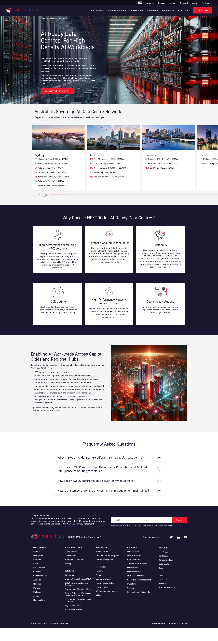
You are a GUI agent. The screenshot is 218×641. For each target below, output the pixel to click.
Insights (99, 571)
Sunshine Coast (40, 576)
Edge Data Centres (73, 606)
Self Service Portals (73, 610)
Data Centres (53, 18)
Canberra (37, 572)
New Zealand (39, 600)
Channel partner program (107, 556)
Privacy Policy (149, 525)
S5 (36, 177)
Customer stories (103, 579)
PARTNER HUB (166, 588)
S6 (36, 181)
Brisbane (37, 560)
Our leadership (134, 572)
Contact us (163, 556)
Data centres (39, 548)
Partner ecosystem (104, 560)
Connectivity (70, 556)
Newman (37, 584)
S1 (36, 159)
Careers (130, 588)
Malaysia (37, 592)
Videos (99, 595)
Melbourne (38, 556)
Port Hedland (39, 568)
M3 (91, 168)
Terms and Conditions (177, 623)
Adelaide (37, 580)
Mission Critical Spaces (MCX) (78, 579)
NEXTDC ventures (135, 576)
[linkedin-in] (178, 537)
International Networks (75, 560)
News (98, 575)
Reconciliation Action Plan (139, 592)
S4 (36, 172)
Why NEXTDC (133, 552)
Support (162, 568)
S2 (36, 164)
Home (43, 18)
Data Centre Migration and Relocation (76, 584)
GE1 (92, 172)
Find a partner (102, 552)
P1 (201, 159)
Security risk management (139, 580)
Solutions (69, 571)
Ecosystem (101, 548)
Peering (68, 564)
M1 (91, 159)
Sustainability (133, 560)
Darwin (36, 588)
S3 (36, 168)
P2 (201, 164)
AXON (161, 584)
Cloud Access (71, 552)
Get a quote (164, 564)
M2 (91, 164)
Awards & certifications (137, 564)
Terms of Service (163, 525)
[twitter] (171, 537)
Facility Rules (102, 587)
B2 (146, 164)
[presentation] (139, 200)
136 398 (164, 552)
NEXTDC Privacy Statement (80, 524)
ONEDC (162, 580)
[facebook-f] (164, 537)
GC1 (147, 168)
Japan (36, 596)
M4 (91, 177)
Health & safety (134, 556)
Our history (132, 568)
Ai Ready (64, 18)
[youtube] (185, 537)
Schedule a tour (166, 560)
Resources (101, 567)
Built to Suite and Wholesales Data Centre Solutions (78, 594)
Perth (35, 564)
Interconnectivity (73, 548)
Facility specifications (106, 583)
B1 (146, 159)
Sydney (36, 552)
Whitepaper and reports (107, 591)
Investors (131, 584)
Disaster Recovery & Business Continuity (78, 601)
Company (132, 548)
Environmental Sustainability (78, 589)
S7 (36, 185)
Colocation (69, 575)
